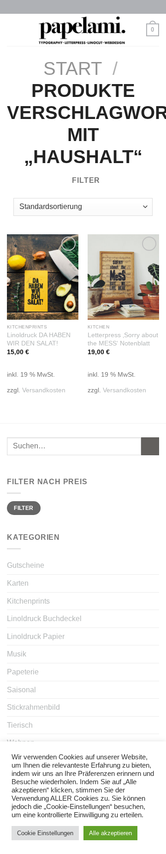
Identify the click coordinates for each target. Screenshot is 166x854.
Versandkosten (43, 390)
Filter (23, 508)
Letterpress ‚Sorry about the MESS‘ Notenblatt (123, 339)
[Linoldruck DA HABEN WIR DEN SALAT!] (42, 277)
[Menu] (12, 29)
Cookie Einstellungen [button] (45, 833)
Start (72, 68)
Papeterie (23, 672)
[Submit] (150, 446)
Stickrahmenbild (33, 707)
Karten (18, 583)
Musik (16, 654)
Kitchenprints (28, 601)
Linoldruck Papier (36, 636)
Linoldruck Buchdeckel (44, 618)
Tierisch (20, 725)
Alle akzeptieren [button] (110, 833)
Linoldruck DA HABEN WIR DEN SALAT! (39, 339)
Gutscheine (25, 565)
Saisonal (21, 690)
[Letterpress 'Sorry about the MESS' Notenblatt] (123, 277)
